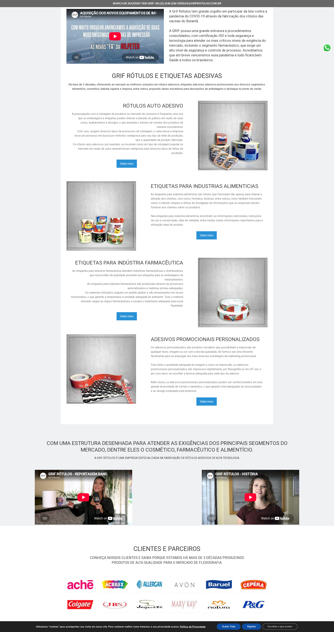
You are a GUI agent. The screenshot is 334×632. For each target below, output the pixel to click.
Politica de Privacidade (192, 626)
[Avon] (184, 584)
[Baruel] (219, 584)
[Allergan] (150, 584)
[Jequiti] (150, 604)
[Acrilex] (115, 584)
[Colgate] (80, 604)
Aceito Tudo (228, 626)
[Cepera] (254, 584)
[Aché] (80, 584)
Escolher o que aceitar (280, 626)
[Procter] (254, 604)
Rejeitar (251, 626)
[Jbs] (115, 604)
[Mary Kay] (184, 604)
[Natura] (219, 604)
